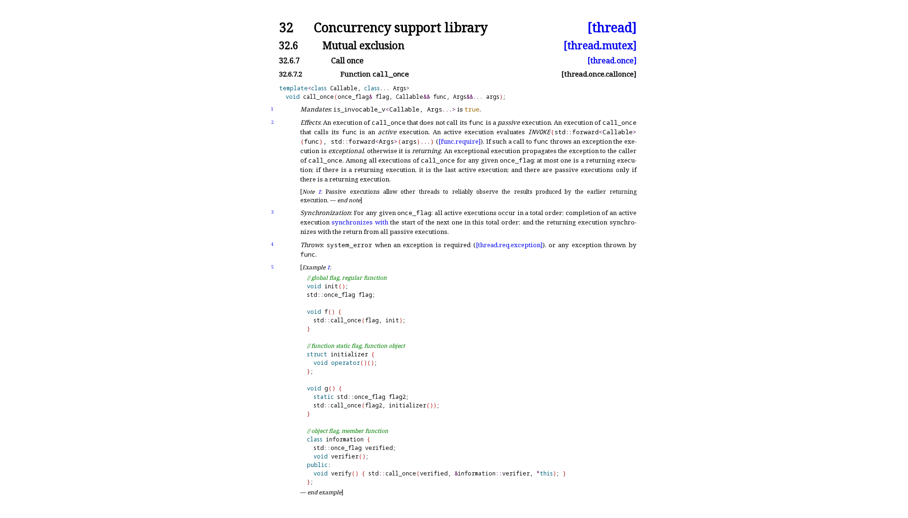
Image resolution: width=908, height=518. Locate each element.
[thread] (612, 27)
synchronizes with (360, 222)
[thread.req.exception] (509, 245)
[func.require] (459, 141)
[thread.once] (612, 60)
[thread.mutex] (600, 45)
